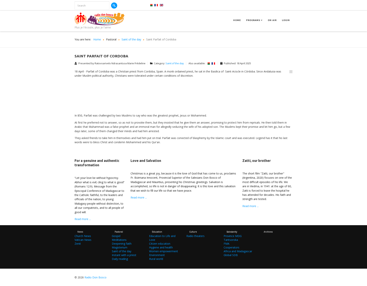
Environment (157, 255)
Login (286, 20)
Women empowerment (163, 251)
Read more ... (83, 219)
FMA (226, 243)
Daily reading (120, 259)
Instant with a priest (124, 255)
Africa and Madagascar (238, 251)
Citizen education (159, 243)
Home (237, 20)
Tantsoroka (231, 240)
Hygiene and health (161, 247)
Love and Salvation (146, 160)
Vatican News (83, 240)
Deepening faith (122, 243)
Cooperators (231, 247)
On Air (272, 20)
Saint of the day (175, 63)
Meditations (119, 240)
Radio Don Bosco (95, 277)
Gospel (116, 236)
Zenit (78, 243)
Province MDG (233, 236)
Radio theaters (195, 236)
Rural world (156, 259)
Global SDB (231, 255)
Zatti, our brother (256, 160)
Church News (83, 236)
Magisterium (119, 247)
